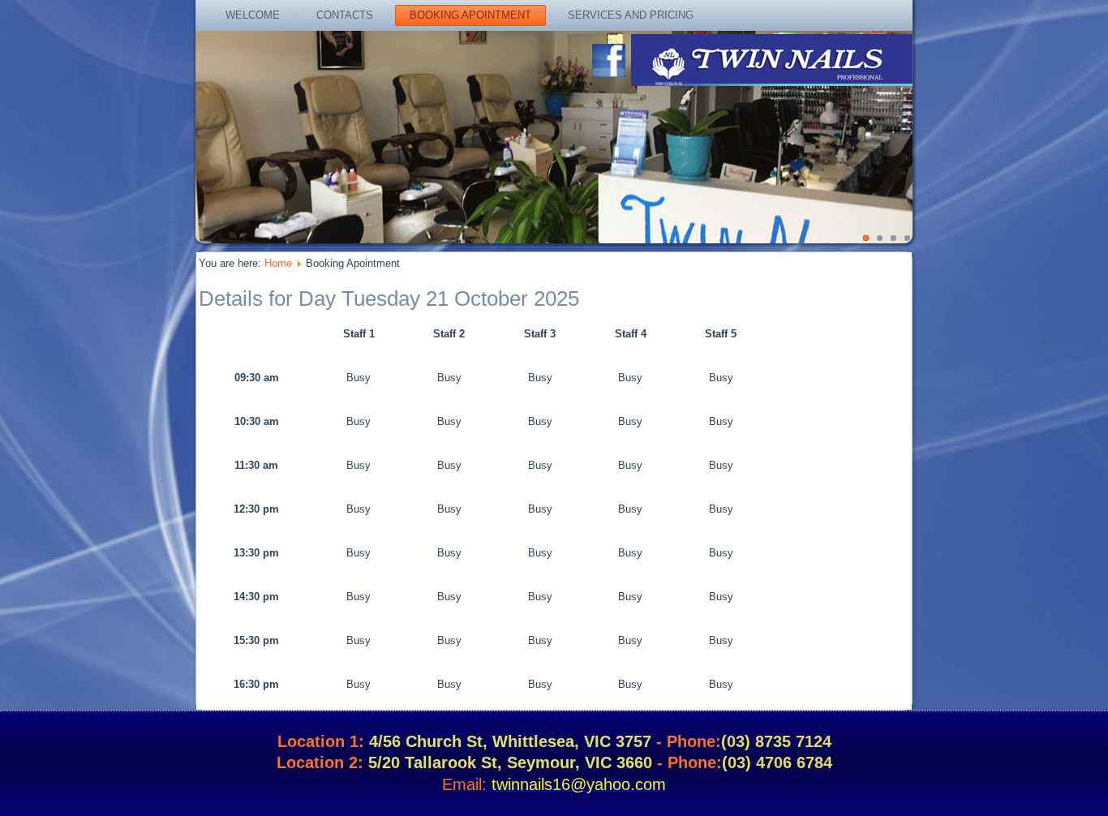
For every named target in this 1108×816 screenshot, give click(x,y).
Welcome (252, 15)
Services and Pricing (631, 15)
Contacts (344, 15)
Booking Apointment (470, 15)
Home (278, 263)
